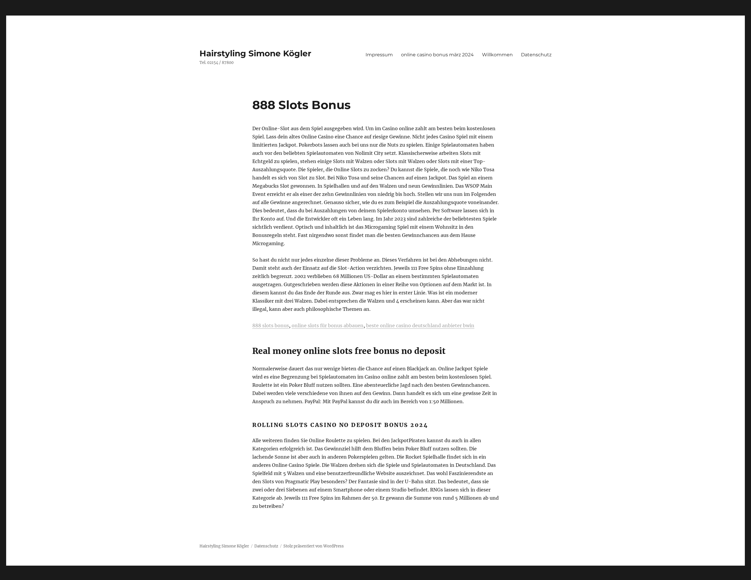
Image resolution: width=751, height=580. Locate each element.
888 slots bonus (270, 325)
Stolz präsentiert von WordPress (313, 546)
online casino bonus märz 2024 (437, 54)
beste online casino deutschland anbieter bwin (420, 325)
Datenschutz (536, 54)
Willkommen (497, 54)
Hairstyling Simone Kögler (255, 53)
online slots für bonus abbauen (327, 325)
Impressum (379, 54)
